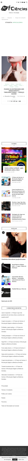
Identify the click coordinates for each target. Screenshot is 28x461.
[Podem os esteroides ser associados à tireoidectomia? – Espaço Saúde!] (14, 68)
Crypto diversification (7, 360)
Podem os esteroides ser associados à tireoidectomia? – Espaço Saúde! (14, 91)
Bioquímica (7, 84)
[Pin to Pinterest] (13, 101)
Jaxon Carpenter (5, 312)
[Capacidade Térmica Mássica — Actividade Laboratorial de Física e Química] (5, 280)
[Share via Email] (19, 101)
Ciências (12, 84)
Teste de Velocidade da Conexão (10, 406)
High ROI (3, 342)
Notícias (20, 85)
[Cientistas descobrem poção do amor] (14, 244)
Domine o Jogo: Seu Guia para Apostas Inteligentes (19, 203)
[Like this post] (8, 101)
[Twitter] (18, 2)
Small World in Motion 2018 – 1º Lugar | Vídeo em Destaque (19, 266)
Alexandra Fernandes (10, 96)
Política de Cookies (6, 393)
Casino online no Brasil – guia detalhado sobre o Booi (13, 169)
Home (2, 17)
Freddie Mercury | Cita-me (19, 289)
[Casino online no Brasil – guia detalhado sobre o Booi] (14, 160)
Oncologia (11, 86)
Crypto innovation (6, 321)
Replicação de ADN (6, 301)
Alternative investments (7, 374)
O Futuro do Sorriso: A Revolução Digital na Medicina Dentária (18, 179)
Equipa (3, 398)
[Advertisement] (14, 40)
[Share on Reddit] (16, 101)
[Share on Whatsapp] (18, 101)
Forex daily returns (6, 348)
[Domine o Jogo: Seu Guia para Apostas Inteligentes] (5, 206)
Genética (10, 85)
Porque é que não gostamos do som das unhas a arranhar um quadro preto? (12, 315)
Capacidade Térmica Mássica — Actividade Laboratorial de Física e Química (18, 279)
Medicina (15, 85)
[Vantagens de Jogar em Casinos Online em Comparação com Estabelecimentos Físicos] (5, 218)
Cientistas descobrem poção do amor (13, 259)
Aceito (14, 459)
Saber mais (21, 459)
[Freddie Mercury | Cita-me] (5, 292)
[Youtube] (22, 2)
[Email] (24, 2)
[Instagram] (20, 2)
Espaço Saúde (18, 84)
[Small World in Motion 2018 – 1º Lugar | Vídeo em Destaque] (5, 268)
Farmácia (5, 85)
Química (16, 86)
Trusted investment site (7, 366)
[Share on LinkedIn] (14, 101)
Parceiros (4, 402)
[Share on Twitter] (11, 101)
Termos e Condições (6, 390)
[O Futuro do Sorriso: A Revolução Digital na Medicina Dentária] (5, 181)
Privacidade (4, 386)
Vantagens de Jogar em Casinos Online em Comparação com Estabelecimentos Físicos (19, 217)
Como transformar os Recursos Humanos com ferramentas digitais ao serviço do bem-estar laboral (18, 193)
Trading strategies (6, 335)
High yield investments (7, 354)
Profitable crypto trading (7, 327)
